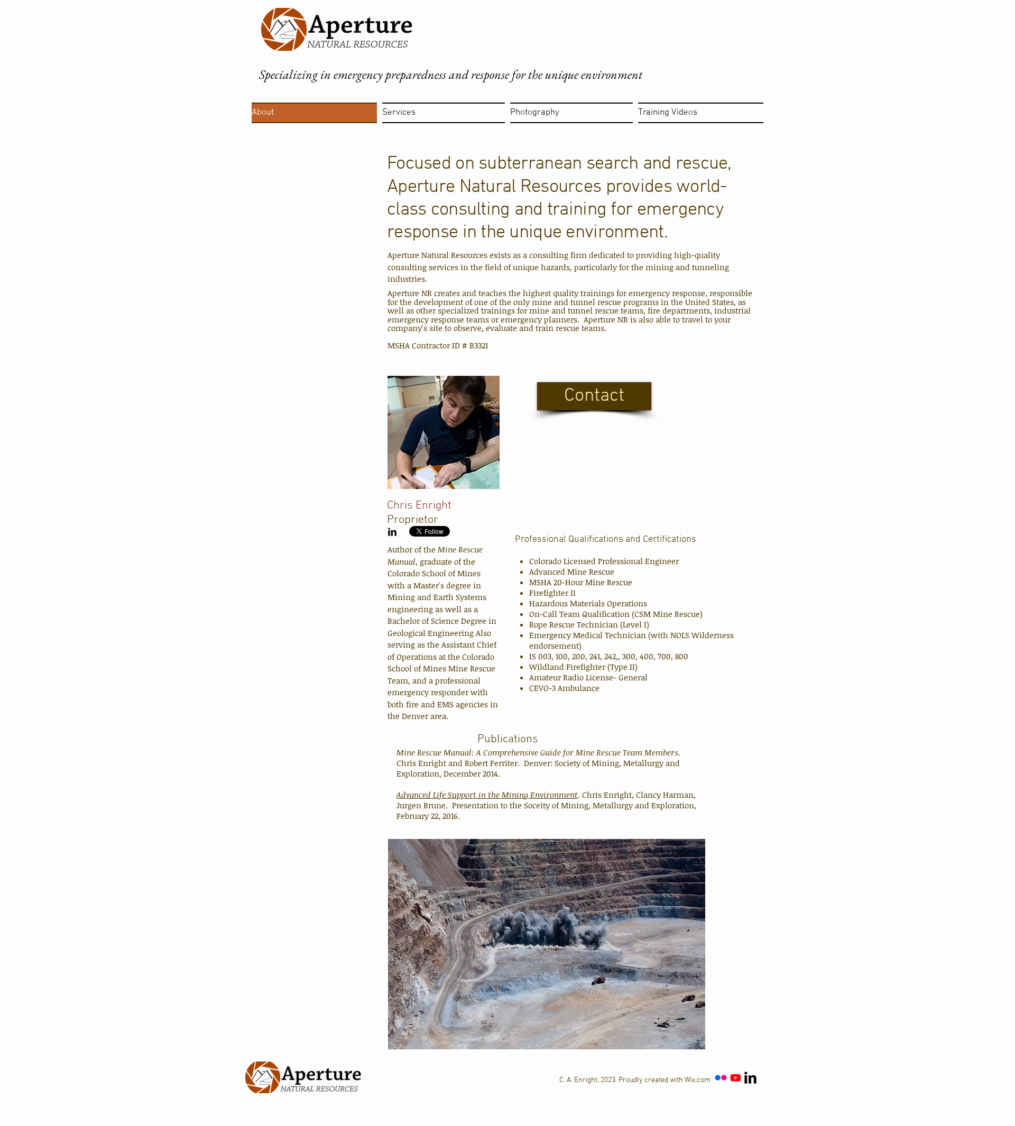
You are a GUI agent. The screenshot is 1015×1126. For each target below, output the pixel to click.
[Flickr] (721, 1078)
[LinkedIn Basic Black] (392, 532)
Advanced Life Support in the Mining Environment (487, 794)
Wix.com (697, 1080)
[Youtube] (736, 1078)
